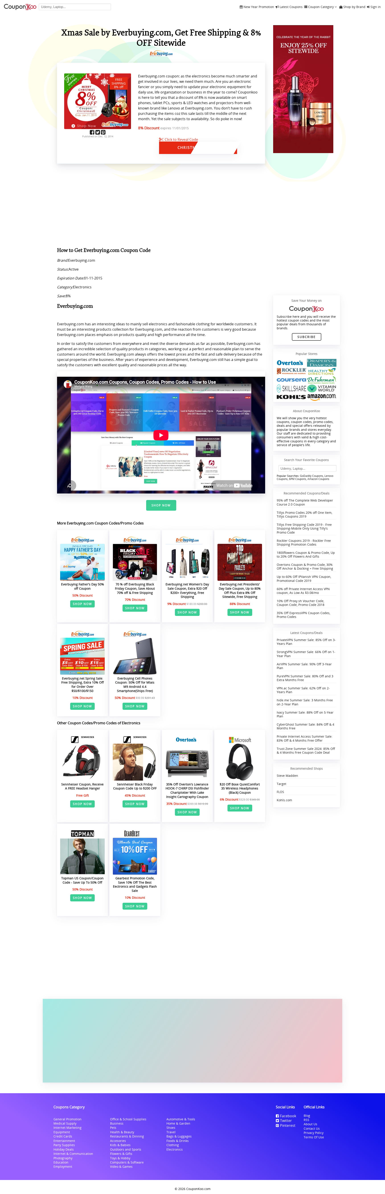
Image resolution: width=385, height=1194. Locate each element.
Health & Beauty (122, 1132)
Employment (62, 1166)
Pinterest (287, 1125)
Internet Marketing (67, 1127)
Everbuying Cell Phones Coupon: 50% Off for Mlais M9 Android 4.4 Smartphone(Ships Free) (134, 684)
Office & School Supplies (128, 1119)
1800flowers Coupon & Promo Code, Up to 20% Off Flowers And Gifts (306, 554)
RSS (306, 1120)
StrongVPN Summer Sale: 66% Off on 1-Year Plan (306, 654)
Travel (171, 1132)
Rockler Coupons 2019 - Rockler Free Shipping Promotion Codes (304, 542)
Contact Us (312, 1128)
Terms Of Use (314, 1137)
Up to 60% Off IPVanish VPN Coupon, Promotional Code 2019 (304, 579)
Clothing (172, 1145)
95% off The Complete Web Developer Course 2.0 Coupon (305, 502)
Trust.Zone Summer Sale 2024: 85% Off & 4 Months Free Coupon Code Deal (306, 751)
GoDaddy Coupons (311, 476)
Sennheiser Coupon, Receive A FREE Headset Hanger (82, 786)
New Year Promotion (259, 7)
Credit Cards (62, 1136)
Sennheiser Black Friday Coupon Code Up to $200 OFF (135, 786)
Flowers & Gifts (121, 1154)
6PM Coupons (297, 479)
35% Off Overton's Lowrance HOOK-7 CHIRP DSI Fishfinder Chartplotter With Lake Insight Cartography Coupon (187, 790)
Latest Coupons (291, 7)
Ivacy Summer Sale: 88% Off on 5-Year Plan (305, 714)
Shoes (170, 1127)
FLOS (280, 792)
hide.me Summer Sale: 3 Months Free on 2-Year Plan (305, 702)
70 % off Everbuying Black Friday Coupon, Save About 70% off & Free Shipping (135, 588)
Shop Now (161, 505)
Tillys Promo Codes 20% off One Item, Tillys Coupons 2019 (304, 514)
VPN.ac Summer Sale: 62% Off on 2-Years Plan (303, 690)
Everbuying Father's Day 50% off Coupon (82, 586)
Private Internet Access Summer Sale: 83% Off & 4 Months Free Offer (304, 738)
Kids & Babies (120, 1145)
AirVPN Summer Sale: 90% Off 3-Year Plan (304, 666)
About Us (310, 1124)
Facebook (288, 1115)
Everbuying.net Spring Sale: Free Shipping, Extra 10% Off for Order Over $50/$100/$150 (82, 684)
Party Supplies (64, 1145)
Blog (307, 1115)
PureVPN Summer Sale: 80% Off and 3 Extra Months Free (305, 678)
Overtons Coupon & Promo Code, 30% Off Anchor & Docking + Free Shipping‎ (305, 567)
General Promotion (67, 1119)
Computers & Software (127, 1162)
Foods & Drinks (177, 1141)
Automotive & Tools (180, 1119)
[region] (161, 206)
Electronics (174, 1149)
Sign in (376, 7)
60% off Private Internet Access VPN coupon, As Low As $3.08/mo (303, 591)
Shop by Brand (354, 7)
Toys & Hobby (120, 1158)
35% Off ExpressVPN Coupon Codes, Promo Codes (303, 615)
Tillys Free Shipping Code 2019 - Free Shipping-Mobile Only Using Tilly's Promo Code (304, 528)
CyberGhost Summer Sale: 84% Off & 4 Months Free (305, 726)
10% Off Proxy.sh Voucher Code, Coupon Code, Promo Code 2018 (300, 603)
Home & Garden (178, 1123)
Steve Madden (287, 775)
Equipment (61, 1132)
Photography (62, 1158)
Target (281, 784)
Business (116, 1123)
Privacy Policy (314, 1133)
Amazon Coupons (318, 479)
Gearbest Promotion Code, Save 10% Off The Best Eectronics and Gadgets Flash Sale (135, 884)
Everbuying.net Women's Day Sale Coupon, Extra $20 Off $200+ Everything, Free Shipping (187, 590)
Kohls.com (284, 800)
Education (60, 1162)
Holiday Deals (63, 1149)
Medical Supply (64, 1123)
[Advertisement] (192, 1041)
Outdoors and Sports (125, 1149)
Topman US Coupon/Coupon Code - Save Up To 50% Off (82, 880)
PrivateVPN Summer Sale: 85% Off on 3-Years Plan (306, 642)
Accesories (118, 1141)
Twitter (286, 1120)
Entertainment (64, 1141)
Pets (113, 1127)
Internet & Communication (73, 1154)
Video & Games (121, 1166)
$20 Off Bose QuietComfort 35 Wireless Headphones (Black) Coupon (240, 788)
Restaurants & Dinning (127, 1136)
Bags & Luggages (179, 1136)
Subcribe (306, 337)
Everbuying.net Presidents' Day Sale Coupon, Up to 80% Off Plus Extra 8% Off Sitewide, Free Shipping (240, 590)
